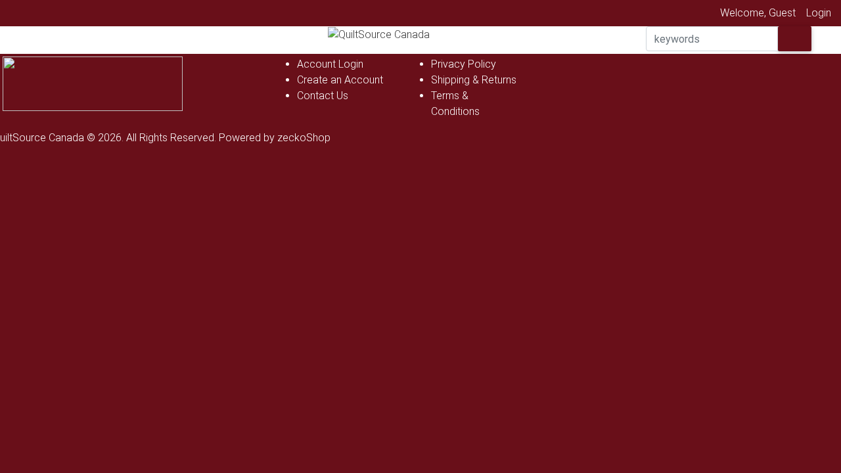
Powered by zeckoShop (274, 137)
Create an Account (340, 80)
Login (818, 13)
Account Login (330, 64)
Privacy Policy (463, 64)
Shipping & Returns (473, 80)
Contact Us (322, 95)
